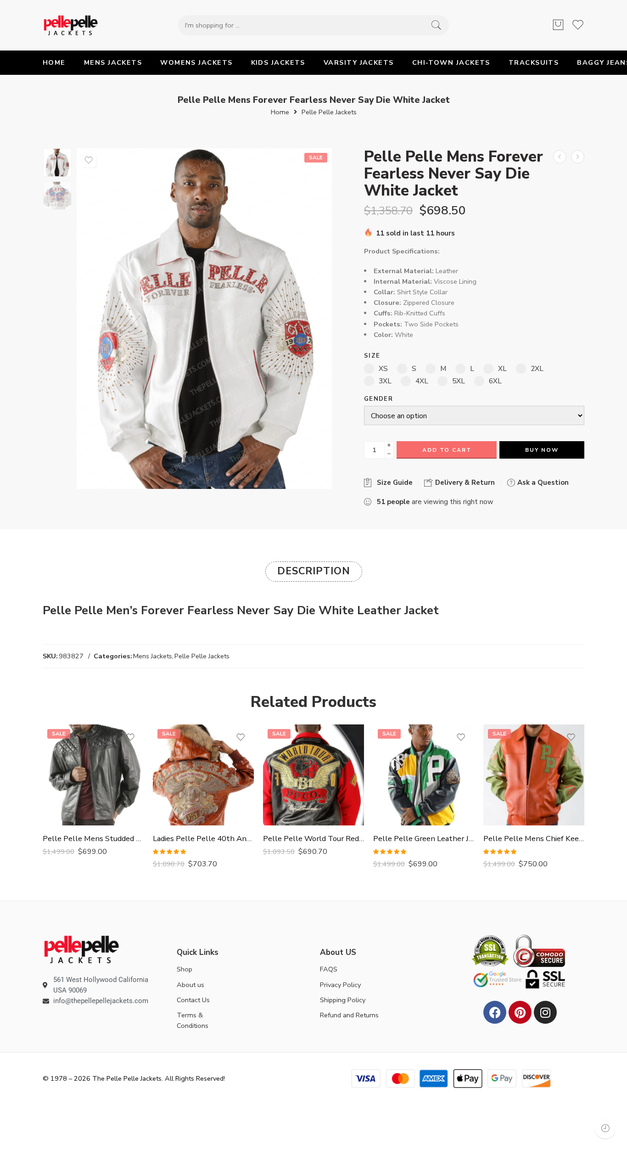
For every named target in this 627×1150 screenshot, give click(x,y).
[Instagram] (545, 1012)
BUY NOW (542, 450)
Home (280, 112)
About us (190, 984)
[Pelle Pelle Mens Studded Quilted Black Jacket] (93, 774)
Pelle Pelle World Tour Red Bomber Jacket (313, 838)
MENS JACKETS (113, 62)
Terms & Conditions (192, 1020)
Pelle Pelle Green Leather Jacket (423, 838)
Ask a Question (542, 482)
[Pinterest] (520, 1012)
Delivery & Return (464, 482)
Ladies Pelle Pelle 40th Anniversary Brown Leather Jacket (203, 838)
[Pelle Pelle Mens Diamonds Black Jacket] (577, 156)
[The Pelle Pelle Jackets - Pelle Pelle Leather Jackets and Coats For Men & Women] (71, 25)
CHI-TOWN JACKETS (451, 62)
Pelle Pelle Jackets (329, 112)
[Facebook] (494, 1012)
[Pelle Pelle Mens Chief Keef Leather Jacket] (533, 774)
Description (313, 571)
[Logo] (81, 949)
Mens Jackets (152, 656)
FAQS (328, 969)
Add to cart (446, 450)
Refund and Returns (349, 1015)
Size (372, 356)
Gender (378, 399)
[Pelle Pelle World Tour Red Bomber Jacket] (313, 774)
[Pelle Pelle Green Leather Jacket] (423, 774)
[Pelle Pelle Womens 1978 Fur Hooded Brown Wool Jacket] (559, 156)
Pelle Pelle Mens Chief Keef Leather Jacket (533, 838)
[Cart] (558, 25)
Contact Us (193, 999)
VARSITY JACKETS (359, 62)
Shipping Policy (342, 999)
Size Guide (393, 482)
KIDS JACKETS (278, 62)
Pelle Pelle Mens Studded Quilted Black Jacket (93, 838)
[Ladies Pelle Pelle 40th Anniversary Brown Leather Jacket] (203, 774)
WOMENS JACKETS (196, 62)
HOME (54, 62)
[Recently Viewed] (605, 1128)
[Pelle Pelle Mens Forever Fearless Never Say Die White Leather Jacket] (57, 162)
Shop (184, 969)
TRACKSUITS (534, 62)
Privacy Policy (340, 984)
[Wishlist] (88, 160)
